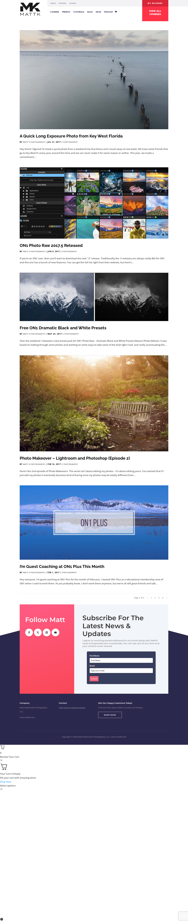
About (53, 3)
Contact (72, 3)
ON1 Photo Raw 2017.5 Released (51, 245)
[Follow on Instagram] (47, 632)
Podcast (108, 11)
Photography (70, 142)
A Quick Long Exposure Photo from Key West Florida (71, 136)
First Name (94, 655)
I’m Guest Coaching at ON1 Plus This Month (62, 566)
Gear (98, 11)
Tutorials (78, 11)
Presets (66, 11)
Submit (94, 678)
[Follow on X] (38, 632)
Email (93, 666)
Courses (54, 11)
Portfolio (62, 3)
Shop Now (110, 715)
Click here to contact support (72, 707)
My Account (155, 3)
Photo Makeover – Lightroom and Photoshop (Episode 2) (75, 458)
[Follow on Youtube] (55, 632)
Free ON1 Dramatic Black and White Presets (63, 327)
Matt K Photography (34, 142)
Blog (90, 11)
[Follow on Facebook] (29, 632)
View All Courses (155, 12)
